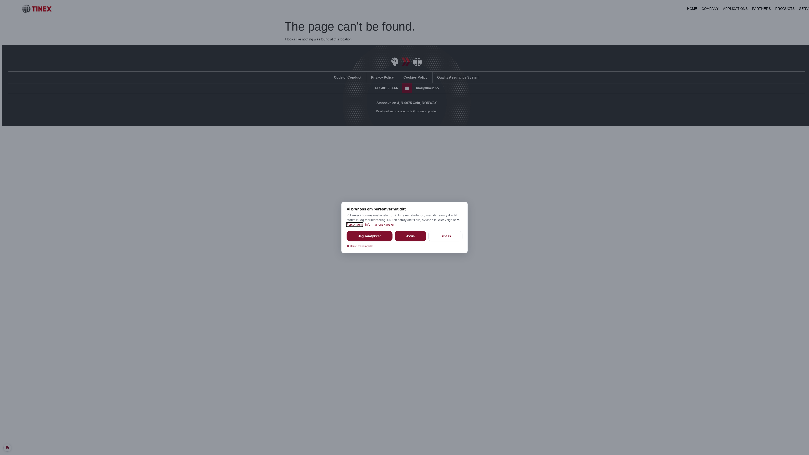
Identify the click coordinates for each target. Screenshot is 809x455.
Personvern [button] (355, 224)
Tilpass (445, 236)
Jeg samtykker (369, 236)
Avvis (410, 236)
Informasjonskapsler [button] (379, 224)
